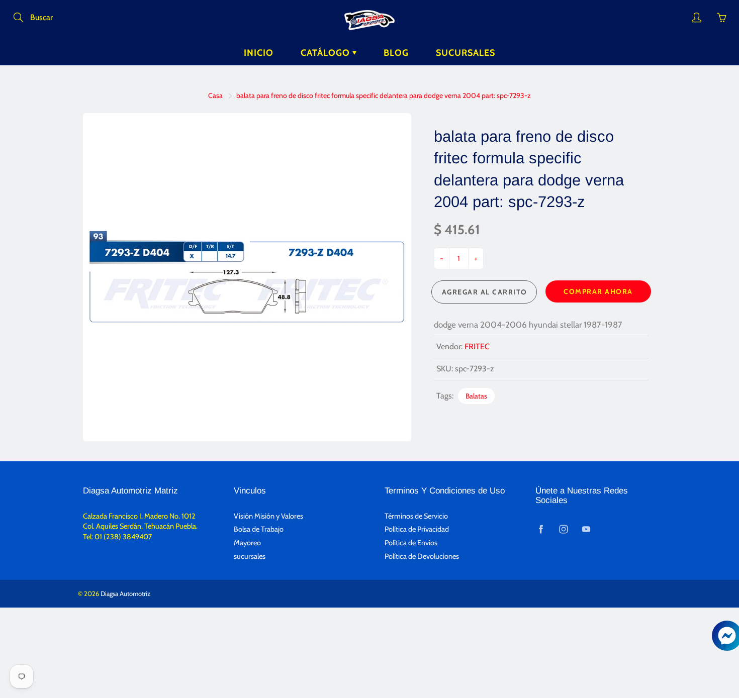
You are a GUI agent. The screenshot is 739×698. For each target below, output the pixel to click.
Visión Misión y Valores (268, 516)
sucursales (249, 556)
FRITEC (477, 346)
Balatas (476, 396)
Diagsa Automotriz (125, 593)
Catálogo (326, 52)
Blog (396, 52)
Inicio (258, 52)
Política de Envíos (411, 542)
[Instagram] (563, 529)
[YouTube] (586, 529)
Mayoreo (247, 542)
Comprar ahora (598, 291)
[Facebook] (540, 529)
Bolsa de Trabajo (259, 529)
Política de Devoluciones (422, 556)
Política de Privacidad (417, 529)
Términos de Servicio (416, 516)
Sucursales (465, 52)
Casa (215, 95)
